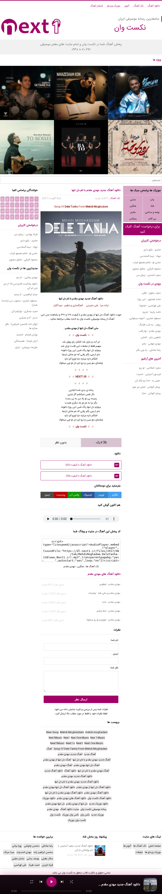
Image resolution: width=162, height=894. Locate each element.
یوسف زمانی (33, 859)
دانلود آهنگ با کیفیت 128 (91, 476)
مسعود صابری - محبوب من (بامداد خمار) (19, 303)
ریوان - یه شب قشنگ (150, 325)
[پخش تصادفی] (71, 882)
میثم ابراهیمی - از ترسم (26, 294)
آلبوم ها (127, 846)
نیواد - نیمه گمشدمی (150, 256)
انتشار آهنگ (96, 6)
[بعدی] (62, 882)
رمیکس (133, 219)
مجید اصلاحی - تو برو (150, 368)
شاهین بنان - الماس (151, 337)
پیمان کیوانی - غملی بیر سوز (146, 387)
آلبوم (126, 6)
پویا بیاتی (17, 846)
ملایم (133, 212)
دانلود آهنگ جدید (94, 299)
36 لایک (101, 442)
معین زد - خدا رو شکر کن (148, 381)
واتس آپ (74, 495)
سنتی (133, 200)
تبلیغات (139, 852)
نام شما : (114, 640)
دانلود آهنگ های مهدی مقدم (104, 574)
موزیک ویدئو (113, 6)
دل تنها (90, 350)
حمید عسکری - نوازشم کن (24, 311)
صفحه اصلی (154, 846)
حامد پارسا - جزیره (151, 312)
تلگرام (115, 495)
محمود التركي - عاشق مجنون (146, 269)
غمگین (133, 206)
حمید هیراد (34, 865)
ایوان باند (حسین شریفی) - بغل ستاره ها (21, 326)
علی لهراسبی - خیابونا (150, 306)
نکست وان (81, 335)
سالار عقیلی (47, 859)
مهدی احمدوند (23, 852)
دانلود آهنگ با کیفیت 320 (91, 465)
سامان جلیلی (18, 859)
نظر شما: (114, 668)
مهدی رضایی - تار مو (27, 277)
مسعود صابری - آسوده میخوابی (145, 318)
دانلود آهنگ (154, 6)
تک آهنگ (138, 6)
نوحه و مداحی (152, 212)
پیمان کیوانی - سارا (151, 393)
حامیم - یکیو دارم (152, 250)
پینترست (60, 495)
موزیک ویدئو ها (153, 852)
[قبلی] (41, 882)
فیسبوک (88, 495)
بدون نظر (61, 442)
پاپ (152, 200)
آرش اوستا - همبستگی (26, 341)
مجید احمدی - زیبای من (148, 275)
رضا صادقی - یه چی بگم (148, 350)
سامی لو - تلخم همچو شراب (147, 262)
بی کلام (152, 219)
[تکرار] (31, 882)
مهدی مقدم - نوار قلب (150, 331)
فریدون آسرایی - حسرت (148, 374)
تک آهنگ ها (92, 566)
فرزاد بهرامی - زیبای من (26, 234)
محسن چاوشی (31, 846)
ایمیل (47, 495)
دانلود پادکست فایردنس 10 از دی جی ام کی (21, 286)
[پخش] (51, 882)
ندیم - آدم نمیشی (28, 318)
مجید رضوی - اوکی (151, 293)
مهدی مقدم (78, 299)
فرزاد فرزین (47, 865)
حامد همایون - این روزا (149, 299)
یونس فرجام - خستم (27, 335)
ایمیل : (115, 654)
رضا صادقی (47, 846)
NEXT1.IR (81, 376)
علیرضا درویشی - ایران (26, 347)
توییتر (101, 495)
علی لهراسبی (20, 865)
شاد (152, 206)
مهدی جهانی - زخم (151, 344)
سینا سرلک (9, 852)
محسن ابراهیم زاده (43, 852)
